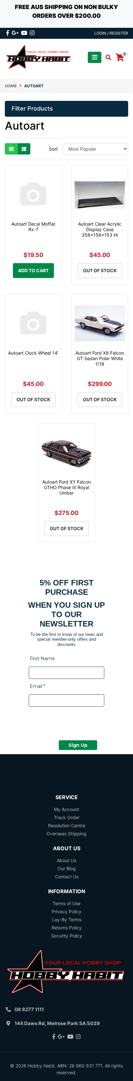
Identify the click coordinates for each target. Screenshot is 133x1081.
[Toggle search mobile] (106, 57)
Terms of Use (66, 903)
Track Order (66, 817)
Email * (37, 686)
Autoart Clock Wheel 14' (33, 353)
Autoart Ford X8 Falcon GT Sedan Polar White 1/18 (100, 358)
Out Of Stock (100, 270)
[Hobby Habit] (39, 57)
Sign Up (77, 745)
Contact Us (66, 876)
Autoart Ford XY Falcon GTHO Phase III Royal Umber (66, 487)
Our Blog (66, 868)
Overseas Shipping (66, 833)
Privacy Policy (66, 911)
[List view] (23, 149)
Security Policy (66, 935)
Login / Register (111, 33)
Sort (53, 149)
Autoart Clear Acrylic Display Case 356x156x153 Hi (99, 229)
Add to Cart (33, 270)
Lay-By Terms (66, 919)
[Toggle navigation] (94, 57)
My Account (66, 809)
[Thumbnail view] (11, 149)
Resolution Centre (66, 825)
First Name (42, 658)
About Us (66, 860)
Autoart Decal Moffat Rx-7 (33, 226)
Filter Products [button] (32, 108)
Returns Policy (67, 927)
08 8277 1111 (29, 1009)
